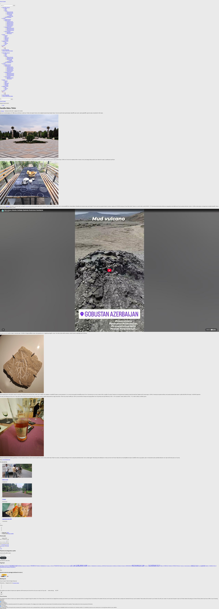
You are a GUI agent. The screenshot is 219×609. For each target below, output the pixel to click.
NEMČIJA (115, 565)
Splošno (6, 35)
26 (3, 546)
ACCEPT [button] (56, 590)
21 (5, 544)
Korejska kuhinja (10, 24)
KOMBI (61, 565)
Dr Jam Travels (3, 1)
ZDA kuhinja (9, 33)
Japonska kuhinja (10, 22)
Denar (6, 36)
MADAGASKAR (94, 565)
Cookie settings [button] (51, 590)
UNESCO (194, 565)
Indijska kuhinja (10, 21)
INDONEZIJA (43, 565)
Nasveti (3, 34)
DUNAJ (24, 565)
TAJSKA (171, 565)
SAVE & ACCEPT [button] (3, 608)
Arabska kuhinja (8, 19)
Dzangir (2, 111)
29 (6, 546)
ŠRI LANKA (13, 567)
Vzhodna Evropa (10, 16)
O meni (3, 45)
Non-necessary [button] (3, 605)
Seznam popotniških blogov (7, 50)
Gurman (3, 18)
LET (3, 459)
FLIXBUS (28, 565)
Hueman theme (16, 583)
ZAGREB (211, 565)
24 (0, 546)
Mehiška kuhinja (10, 32)
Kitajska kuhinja (10, 23)
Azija (5, 9)
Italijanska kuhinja (10, 29)
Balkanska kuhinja (10, 28)
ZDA (215, 565)
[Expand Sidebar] (0, 523)
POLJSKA (124, 565)
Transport (6, 40)
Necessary (3, 601)
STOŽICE (166, 565)
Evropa (6, 10)
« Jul (1, 548)
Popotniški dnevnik (6, 7)
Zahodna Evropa (10, 12)
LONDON (89, 565)
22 (6, 544)
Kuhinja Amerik (8, 31)
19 (3, 544)
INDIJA (39, 565)
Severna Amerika (8, 17)
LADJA (68, 565)
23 (8, 544)
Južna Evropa (9, 14)
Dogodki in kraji (5, 41)
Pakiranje (6, 38)
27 (4, 546)
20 (4, 544)
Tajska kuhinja (9, 25)
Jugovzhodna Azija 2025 (7, 519)
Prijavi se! (3, 557)
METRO (104, 565)
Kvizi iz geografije (5, 49)
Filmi (5, 44)
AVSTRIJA (2, 565)
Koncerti (6, 43)
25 (1, 546)
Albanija (10, 15)
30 (8, 546)
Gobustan (8, 206)
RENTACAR (8, 459)
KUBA (65, 565)
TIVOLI (179, 565)
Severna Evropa (10, 11)
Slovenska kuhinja (10, 30)
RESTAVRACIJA (138, 565)
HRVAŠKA (34, 565)
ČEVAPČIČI (3, 567)
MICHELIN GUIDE (110, 565)
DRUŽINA (20, 565)
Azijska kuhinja (7, 20)
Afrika (6, 8)
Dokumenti (7, 37)
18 (1, 544)
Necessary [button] (2, 600)
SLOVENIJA (154, 566)
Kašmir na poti (5, 479)
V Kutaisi (4, 499)
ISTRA (52, 565)
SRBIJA (162, 565)
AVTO (5, 459)
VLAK (203, 565)
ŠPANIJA (9, 567)
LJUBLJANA (81, 566)
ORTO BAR (119, 565)
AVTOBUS (14, 565)
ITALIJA (56, 565)
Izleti (5, 42)
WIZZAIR (207, 565)
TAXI (175, 565)
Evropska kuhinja (8, 27)
